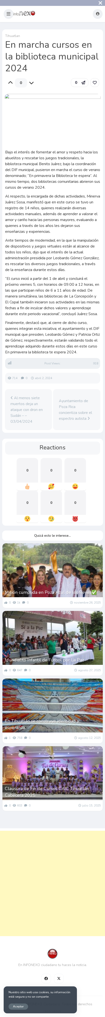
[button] (8, 14)
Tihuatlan (12, 36)
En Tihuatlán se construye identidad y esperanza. (42, 724)
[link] (94, 82)
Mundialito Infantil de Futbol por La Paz (44, 660)
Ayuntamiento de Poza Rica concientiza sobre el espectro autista (75, 409)
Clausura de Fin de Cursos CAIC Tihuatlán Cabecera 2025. (47, 792)
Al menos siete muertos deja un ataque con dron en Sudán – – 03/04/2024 (26, 409)
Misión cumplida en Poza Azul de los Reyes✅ (51, 592)
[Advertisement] (52, 883)
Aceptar (18, 1006)
